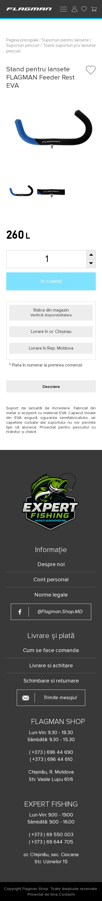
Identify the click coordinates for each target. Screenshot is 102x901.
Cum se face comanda (51, 650)
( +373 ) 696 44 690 (51, 752)
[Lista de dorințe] (84, 9)
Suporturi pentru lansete (65, 40)
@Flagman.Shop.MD (60, 612)
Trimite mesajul (60, 698)
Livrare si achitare (51, 665)
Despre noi (51, 564)
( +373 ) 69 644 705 (51, 842)
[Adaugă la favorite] (91, 70)
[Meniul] (63, 9)
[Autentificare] (74, 9)
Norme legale (51, 594)
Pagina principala (22, 40)
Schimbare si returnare (51, 680)
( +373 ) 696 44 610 (51, 759)
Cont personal (51, 579)
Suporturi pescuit (22, 45)
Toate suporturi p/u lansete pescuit (51, 48)
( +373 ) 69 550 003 (51, 834)
